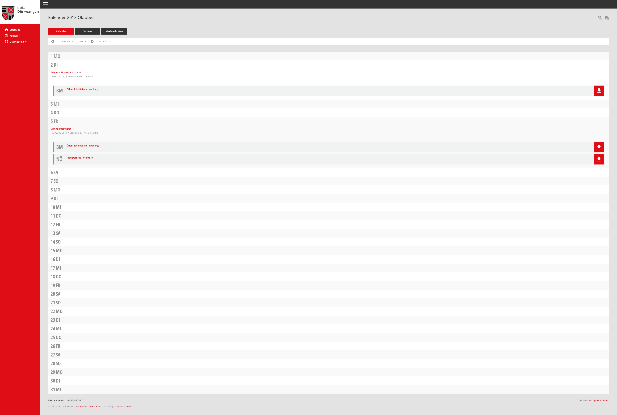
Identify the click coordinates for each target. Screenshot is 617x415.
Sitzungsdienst (599, 400)
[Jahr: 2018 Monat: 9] (53, 41)
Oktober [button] (67, 41)
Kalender (14, 35)
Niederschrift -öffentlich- (80, 157)
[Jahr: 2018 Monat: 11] (92, 41)
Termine (87, 31)
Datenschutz (94, 406)
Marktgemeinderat (61, 128)
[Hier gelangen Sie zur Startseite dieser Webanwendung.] (20, 13)
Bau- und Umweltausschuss (66, 72)
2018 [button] (81, 41)
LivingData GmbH (122, 406)
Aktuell (102, 41)
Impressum (82, 406)
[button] (20, 42)
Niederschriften (114, 31)
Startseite (15, 29)
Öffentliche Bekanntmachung (83, 89)
